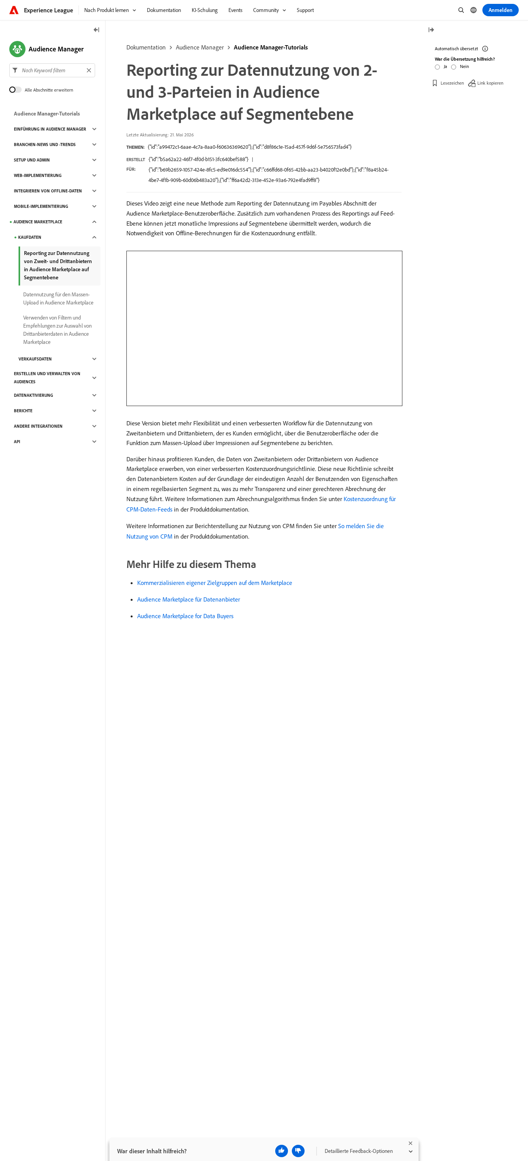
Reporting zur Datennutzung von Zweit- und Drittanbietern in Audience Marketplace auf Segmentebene (58, 265)
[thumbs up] (281, 1151)
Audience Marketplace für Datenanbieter (188, 599)
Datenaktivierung (33, 395)
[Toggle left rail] (96, 30)
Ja (445, 66)
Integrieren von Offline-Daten (48, 191)
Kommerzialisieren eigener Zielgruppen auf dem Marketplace (214, 582)
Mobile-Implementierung (41, 206)
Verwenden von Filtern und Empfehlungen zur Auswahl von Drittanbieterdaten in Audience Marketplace (57, 329)
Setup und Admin (32, 160)
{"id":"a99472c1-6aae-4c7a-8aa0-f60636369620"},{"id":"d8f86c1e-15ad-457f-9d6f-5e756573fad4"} (250, 146)
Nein (464, 66)
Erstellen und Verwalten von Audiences (47, 377)
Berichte (23, 410)
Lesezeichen (452, 83)
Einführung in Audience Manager (50, 129)
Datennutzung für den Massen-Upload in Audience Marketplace (58, 298)
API (17, 441)
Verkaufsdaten (35, 359)
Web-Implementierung (37, 175)
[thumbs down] (298, 1151)
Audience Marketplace (38, 221)
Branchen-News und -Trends (45, 144)
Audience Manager (200, 47)
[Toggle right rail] (430, 30)
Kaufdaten (29, 237)
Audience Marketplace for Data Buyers (185, 616)
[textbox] (52, 70)
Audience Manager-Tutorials (271, 47)
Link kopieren (490, 83)
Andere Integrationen (38, 426)
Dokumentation (146, 47)
